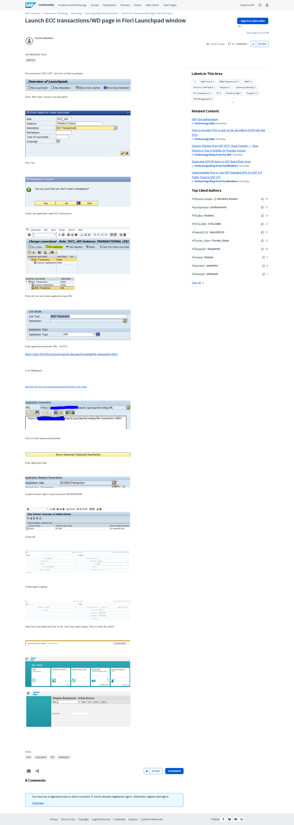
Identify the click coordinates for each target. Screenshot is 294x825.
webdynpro (64, 757)
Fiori (29, 757)
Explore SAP (247, 5)
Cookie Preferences (152, 819)
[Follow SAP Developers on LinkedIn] (241, 819)
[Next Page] (232, 102)
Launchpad (40, 757)
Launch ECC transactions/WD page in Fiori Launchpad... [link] (147, 13)
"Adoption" (224, 87)
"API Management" (201, 99)
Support (133, 819)
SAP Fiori (31, 60)
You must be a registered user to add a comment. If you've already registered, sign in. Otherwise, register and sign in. (100, 796)
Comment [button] (174, 771)
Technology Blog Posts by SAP (213, 154)
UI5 (52, 757)
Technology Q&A (204, 123)
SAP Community (32, 13)
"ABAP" (247, 82)
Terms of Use (68, 819)
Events (138, 5)
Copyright (83, 819)
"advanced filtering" (245, 87)
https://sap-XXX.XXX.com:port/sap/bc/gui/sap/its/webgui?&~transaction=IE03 (71, 354)
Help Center (152, 5)
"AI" (217, 93)
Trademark (119, 819)
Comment (38, 803)
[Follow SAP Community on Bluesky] (229, 819)
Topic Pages (170, 5)
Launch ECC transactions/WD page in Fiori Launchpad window (105, 21)
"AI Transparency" (201, 93)
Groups (95, 5)
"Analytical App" (233, 93)
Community (46, 4)
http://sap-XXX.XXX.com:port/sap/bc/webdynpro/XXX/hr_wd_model (56, 387)
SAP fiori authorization (205, 119)
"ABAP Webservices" (228, 82)
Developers (109, 5)
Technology (76, 13)
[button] (253, 44)
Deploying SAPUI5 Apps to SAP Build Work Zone (221, 161)
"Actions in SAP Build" (203, 87)
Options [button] (239, 26)
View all (196, 283)
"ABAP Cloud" (206, 82)
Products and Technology (72, 5)
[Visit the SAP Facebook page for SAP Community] (223, 819)
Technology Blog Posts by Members (101, 13)
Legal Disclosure (101, 819)
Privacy (54, 819)
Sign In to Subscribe (253, 21)
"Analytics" (251, 93)
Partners (125, 5)
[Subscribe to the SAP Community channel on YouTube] (235, 819)
